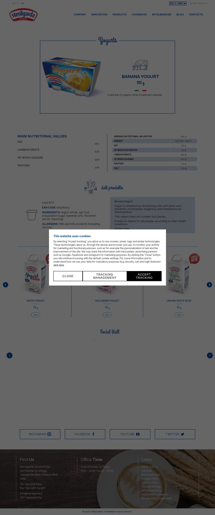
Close (68, 276)
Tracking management (105, 276)
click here (58, 265)
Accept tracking (144, 276)
